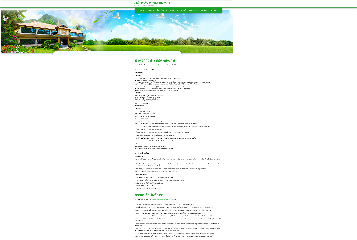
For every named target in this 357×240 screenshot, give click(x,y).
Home (142, 10)
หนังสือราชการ (174, 10)
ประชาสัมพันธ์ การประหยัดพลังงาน (161, 64)
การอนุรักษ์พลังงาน (149, 195)
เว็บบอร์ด (183, 10)
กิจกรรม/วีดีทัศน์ (193, 10)
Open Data (213, 10)
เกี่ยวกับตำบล (150, 10)
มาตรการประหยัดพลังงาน (155, 60)
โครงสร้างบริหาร (162, 10)
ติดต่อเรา (204, 10)
